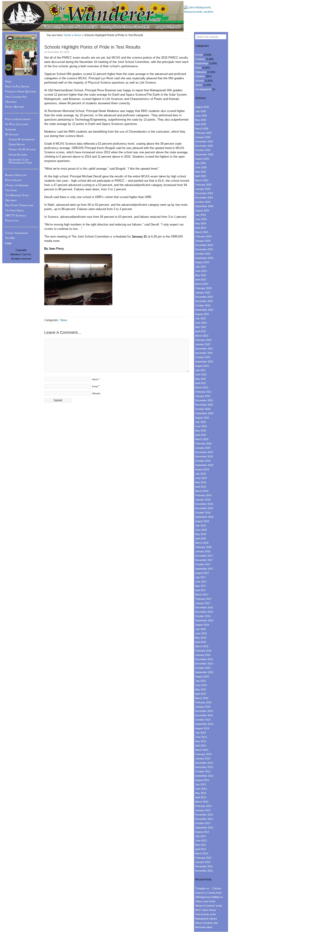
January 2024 (202, 240)
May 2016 (200, 637)
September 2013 (204, 775)
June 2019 (201, 478)
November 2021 (204, 353)
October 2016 (202, 616)
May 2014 (200, 741)
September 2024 (204, 206)
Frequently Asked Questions (20, 91)
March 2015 (201, 698)
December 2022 (204, 296)
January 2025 (202, 189)
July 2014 (200, 732)
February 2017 (203, 598)
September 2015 (204, 672)
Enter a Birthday (14, 106)
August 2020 (202, 417)
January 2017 (202, 603)
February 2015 (203, 702)
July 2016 (200, 629)
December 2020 (204, 400)
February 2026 (203, 132)
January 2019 (202, 499)
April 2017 (200, 590)
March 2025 (201, 180)
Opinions (200, 76)
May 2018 (200, 534)
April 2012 (200, 849)
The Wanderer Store (17, 195)
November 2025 (204, 145)
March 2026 (201, 128)
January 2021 (202, 396)
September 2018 (204, 517)
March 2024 (201, 232)
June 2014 (201, 737)
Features (200, 59)
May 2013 (200, 793)
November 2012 (204, 819)
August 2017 (202, 573)
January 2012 (202, 862)
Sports (198, 85)
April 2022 (200, 331)
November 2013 (204, 767)
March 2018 (201, 542)
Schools (199, 80)
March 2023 (201, 284)
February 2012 (203, 857)
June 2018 (201, 529)
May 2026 (200, 120)
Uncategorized (203, 89)
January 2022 (202, 344)
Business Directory (16, 175)
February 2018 (203, 547)
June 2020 (201, 426)
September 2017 (204, 568)
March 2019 (201, 491)
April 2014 (200, 745)
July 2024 (200, 214)
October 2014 (202, 719)
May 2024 (200, 223)
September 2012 (204, 827)
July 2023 (200, 266)
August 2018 (202, 521)
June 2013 (201, 788)
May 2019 (200, 482)
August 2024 (202, 210)
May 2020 (200, 430)
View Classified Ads (16, 96)
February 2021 (203, 391)
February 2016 (203, 650)
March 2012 (201, 853)
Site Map (10, 238)
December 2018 (204, 504)
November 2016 (204, 611)
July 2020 (200, 422)
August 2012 (202, 831)
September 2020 (204, 413)
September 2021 (204, 361)
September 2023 (204, 258)
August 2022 (202, 314)
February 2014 (203, 754)
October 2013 (202, 771)
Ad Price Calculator (16, 124)
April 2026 (200, 124)
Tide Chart (11, 190)
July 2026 (200, 111)
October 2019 (202, 460)
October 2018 (202, 512)
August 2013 (202, 780)
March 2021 (201, 387)
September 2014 (204, 724)
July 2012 (200, 836)
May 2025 (200, 171)
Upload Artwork (18, 154)
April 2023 (200, 279)
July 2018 (200, 525)
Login (8, 243)
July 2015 (200, 680)
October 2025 (202, 150)
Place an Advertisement (18, 119)
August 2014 (202, 728)
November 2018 (204, 508)
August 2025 (202, 158)
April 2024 (200, 227)
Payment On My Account (22, 149)
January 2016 (202, 655)
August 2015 (202, 676)
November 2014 (204, 715)
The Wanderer (93, 16)
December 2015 (204, 659)
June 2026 (201, 115)
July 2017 (200, 577)
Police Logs (11, 220)
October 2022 (202, 305)
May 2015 (200, 689)
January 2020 (202, 447)
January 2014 (202, 758)
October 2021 (202, 357)
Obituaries (11, 101)
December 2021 (204, 348)
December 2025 (204, 141)
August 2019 (202, 469)
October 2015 (202, 668)
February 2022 (203, 340)
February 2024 (203, 236)
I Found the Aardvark (17, 185)
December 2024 (204, 193)
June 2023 (201, 271)
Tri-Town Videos (14, 210)
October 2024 (202, 202)
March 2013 (201, 801)
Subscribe (10, 129)
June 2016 (201, 633)
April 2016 (200, 642)
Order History (17, 144)
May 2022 (200, 327)
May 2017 (200, 586)
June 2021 (201, 374)
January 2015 (202, 706)
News (77, 35)
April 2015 (200, 693)
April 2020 (200, 435)
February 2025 (203, 184)
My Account (12, 134)
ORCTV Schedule (15, 215)
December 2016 (204, 607)
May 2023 (200, 275)
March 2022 (201, 335)
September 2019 (204, 465)
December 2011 (204, 866)
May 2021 (200, 378)
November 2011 (204, 870)
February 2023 (203, 288)
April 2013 (200, 797)
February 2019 (203, 495)
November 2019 (204, 456)
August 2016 (202, 624)
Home (67, 35)
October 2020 (202, 409)
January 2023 (202, 292)
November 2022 (204, 301)
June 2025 (201, 167)
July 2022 (200, 318)
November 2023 (204, 249)
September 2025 (204, 154)
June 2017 (201, 581)
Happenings (201, 63)
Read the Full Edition (17, 86)
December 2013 (204, 762)
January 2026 (202, 137)
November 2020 (204, 404)
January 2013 (202, 810)
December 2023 (204, 245)
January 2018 (202, 551)
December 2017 (204, 555)
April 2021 (200, 383)
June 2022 (201, 322)
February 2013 (203, 806)
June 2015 (201, 685)
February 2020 (203, 443)
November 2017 (204, 560)
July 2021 (200, 370)
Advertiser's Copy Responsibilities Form (20, 161)
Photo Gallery (13, 180)
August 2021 (202, 365)
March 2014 (201, 750)
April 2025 (200, 176)
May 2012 (200, 844)
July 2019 (200, 473)
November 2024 (204, 197)
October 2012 (202, 823)
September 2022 (204, 309)
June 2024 (201, 219)
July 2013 (200, 784)
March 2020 (201, 439)
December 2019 (204, 452)
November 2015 (204, 663)
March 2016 (201, 646)
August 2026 (202, 107)
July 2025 (200, 163)
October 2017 (202, 564)
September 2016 (204, 620)
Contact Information (16, 233)
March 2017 (201, 594)
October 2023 (202, 253)
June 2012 (201, 840)
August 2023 (202, 262)
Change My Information (21, 139)
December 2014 (204, 711)
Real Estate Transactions (19, 205)
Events (199, 54)
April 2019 (200, 486)
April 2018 (200, 538)
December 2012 (204, 814)
